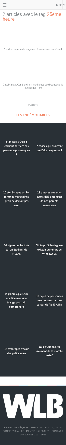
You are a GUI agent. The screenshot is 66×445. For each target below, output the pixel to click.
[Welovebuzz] (16, 4)
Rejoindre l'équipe (16, 427)
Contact (57, 431)
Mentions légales (37, 431)
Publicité (37, 427)
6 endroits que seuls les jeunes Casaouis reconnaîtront (33, 49)
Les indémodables (33, 115)
